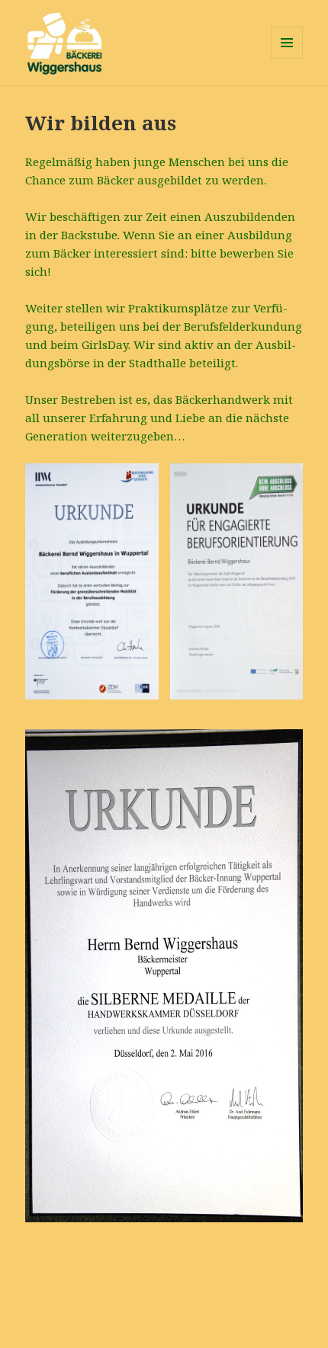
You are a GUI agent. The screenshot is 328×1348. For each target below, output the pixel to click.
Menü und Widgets (287, 58)
